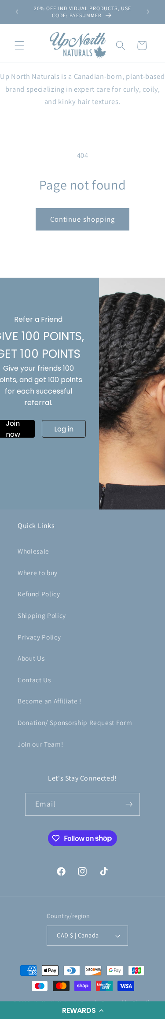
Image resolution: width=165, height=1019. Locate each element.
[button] (82, 1010)
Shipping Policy (42, 615)
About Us (31, 658)
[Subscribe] (128, 804)
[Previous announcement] (17, 12)
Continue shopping (82, 219)
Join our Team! (40, 744)
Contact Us (34, 679)
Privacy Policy (39, 636)
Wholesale (33, 551)
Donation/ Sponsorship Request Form (75, 722)
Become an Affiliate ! (49, 700)
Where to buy (38, 572)
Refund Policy (39, 593)
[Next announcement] (148, 12)
